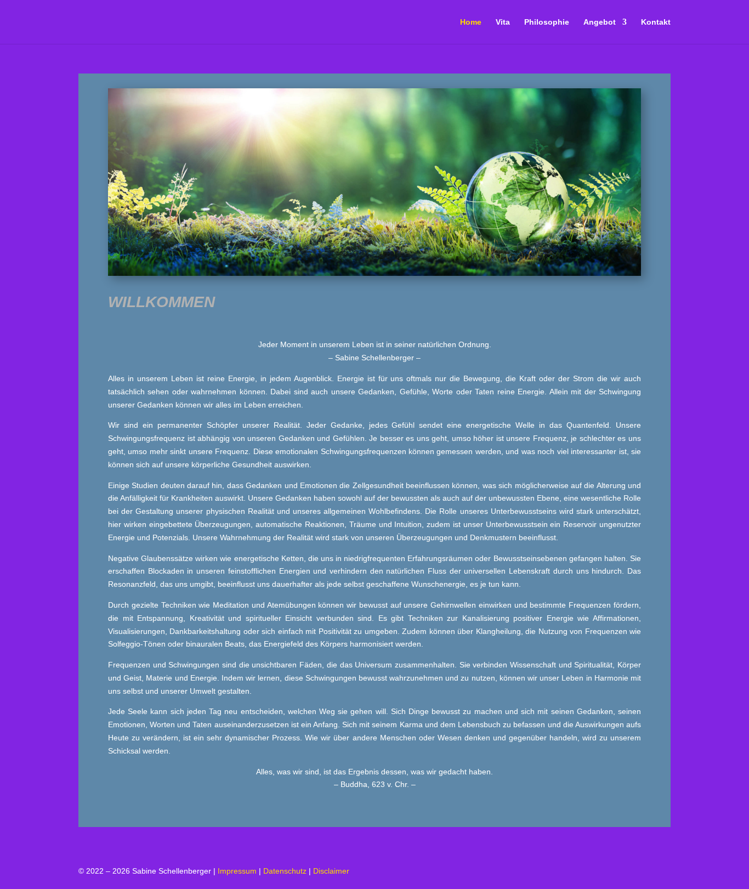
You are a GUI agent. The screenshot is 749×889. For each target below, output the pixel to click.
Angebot (599, 22)
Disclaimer (331, 871)
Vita (503, 22)
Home (470, 22)
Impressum (237, 871)
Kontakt (656, 22)
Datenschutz (285, 871)
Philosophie (546, 22)
